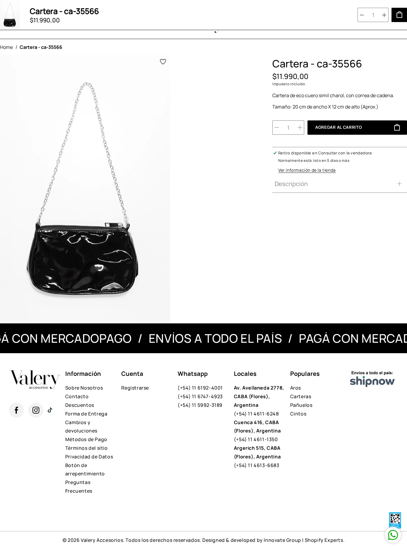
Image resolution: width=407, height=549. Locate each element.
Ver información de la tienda (307, 170)
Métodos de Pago (86, 439)
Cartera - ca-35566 (41, 47)
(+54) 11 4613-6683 (257, 457)
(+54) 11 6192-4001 (200, 387)
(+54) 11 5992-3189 (200, 405)
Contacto (77, 396)
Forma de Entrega (86, 413)
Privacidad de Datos (89, 456)
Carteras (300, 396)
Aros (295, 387)
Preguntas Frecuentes (78, 486)
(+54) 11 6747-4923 (200, 396)
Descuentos (79, 405)
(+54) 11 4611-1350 (257, 431)
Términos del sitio (86, 448)
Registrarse (135, 387)
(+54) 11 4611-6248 (259, 400)
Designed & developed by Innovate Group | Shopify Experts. (273, 540)
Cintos (298, 413)
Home (6, 47)
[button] (338, 184)
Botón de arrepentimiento (85, 469)
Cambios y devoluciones (81, 426)
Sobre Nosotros (84, 387)
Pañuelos (301, 405)
